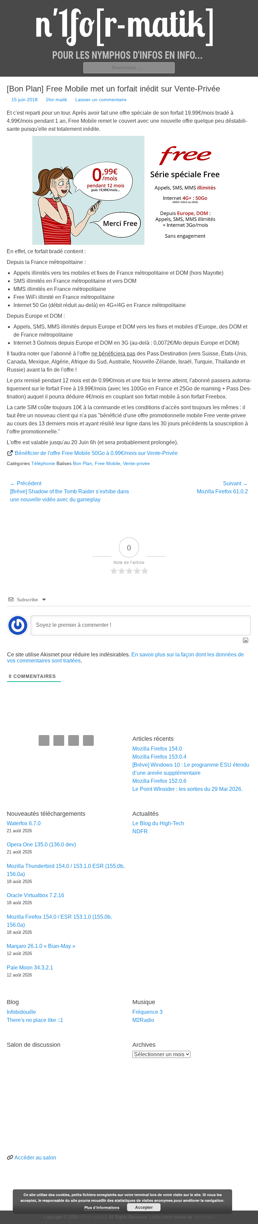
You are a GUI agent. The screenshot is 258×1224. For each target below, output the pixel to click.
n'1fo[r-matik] (92, 1217)
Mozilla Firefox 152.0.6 (159, 781)
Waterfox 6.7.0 (24, 823)
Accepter (144, 1207)
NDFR (140, 831)
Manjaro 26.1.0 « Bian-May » (41, 946)
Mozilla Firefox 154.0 (157, 749)
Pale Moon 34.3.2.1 (30, 967)
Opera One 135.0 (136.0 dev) (41, 844)
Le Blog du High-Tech (158, 823)
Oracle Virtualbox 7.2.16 (35, 895)
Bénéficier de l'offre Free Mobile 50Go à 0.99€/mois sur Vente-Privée (96, 453)
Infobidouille (21, 1012)
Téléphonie (43, 463)
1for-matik (56, 99)
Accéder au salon (35, 1157)
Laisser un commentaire (101, 99)
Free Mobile (107, 463)
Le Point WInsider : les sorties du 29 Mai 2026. (187, 789)
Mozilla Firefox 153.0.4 (159, 757)
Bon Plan (82, 463)
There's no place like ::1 (35, 1020)
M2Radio (143, 1020)
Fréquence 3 (147, 1012)
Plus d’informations (101, 1207)
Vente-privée (136, 463)
